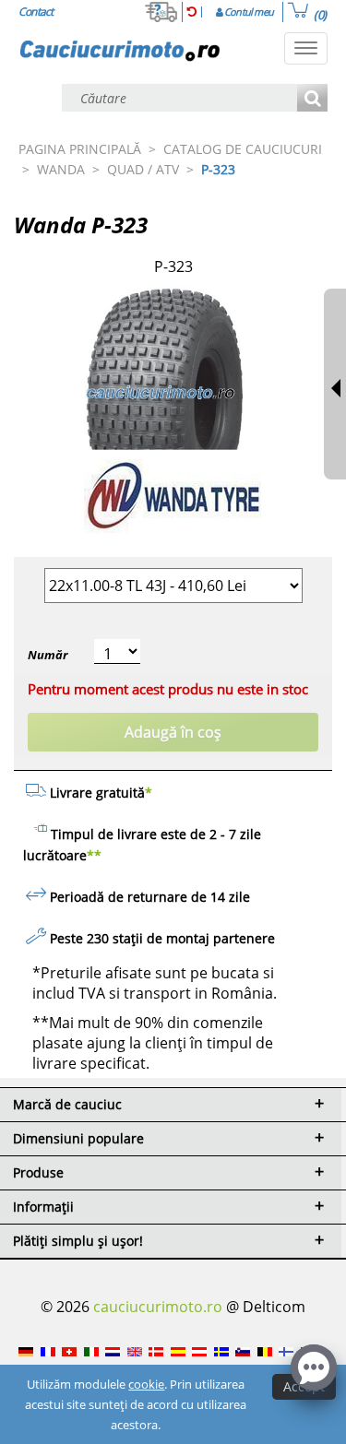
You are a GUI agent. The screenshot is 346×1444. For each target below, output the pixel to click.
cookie (146, 1384)
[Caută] (312, 99)
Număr (47, 654)
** (94, 855)
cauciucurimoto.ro (157, 1306)
